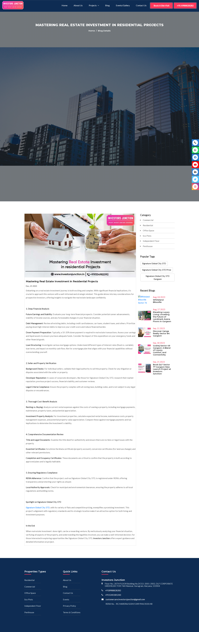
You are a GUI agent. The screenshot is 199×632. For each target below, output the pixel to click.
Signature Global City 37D (38, 507)
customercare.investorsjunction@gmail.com (125, 599)
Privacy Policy (69, 606)
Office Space (148, 230)
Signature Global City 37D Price (156, 270)
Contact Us (141, 5)
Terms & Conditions (71, 612)
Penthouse (148, 246)
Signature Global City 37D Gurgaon (157, 277)
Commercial (148, 220)
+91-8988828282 (185, 5)
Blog (107, 5)
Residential (148, 225)
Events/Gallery (123, 5)
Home (64, 5)
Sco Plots (147, 236)
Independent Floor (151, 241)
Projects (93, 5)
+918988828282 (113, 590)
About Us (78, 5)
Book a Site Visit (161, 5)
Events (66, 599)
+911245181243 (113, 595)
